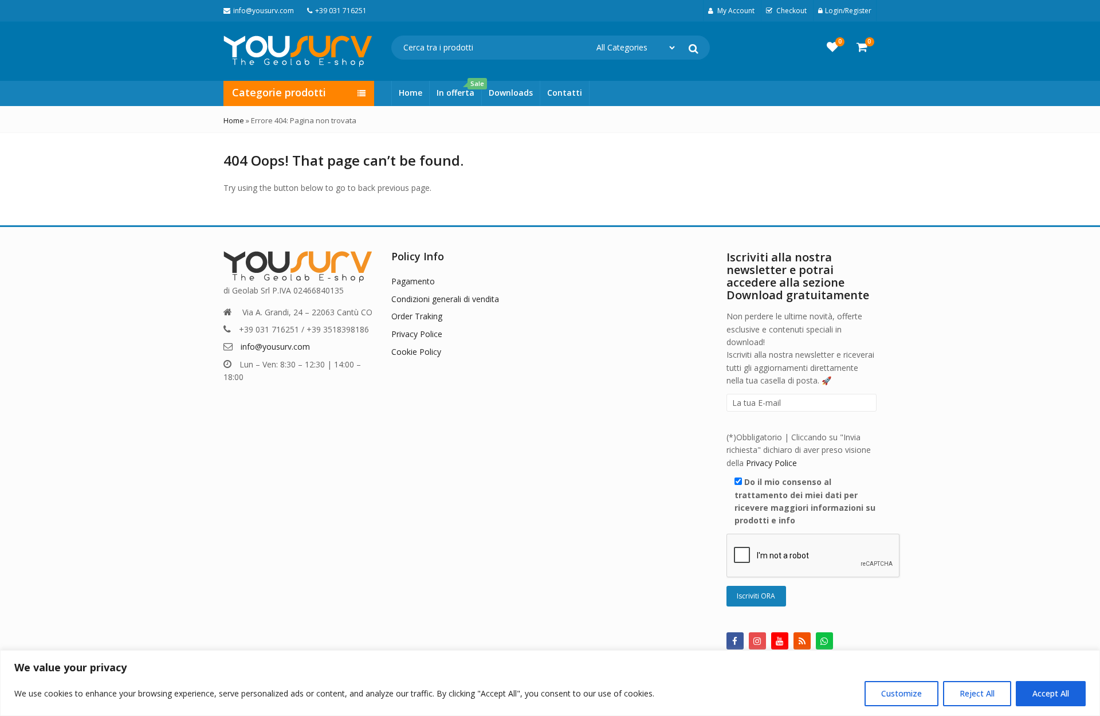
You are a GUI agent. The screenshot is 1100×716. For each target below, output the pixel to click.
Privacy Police (416, 333)
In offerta (459, 89)
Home (410, 92)
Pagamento (413, 281)
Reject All (977, 693)
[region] (550, 683)
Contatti (564, 92)
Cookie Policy (416, 351)
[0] (832, 47)
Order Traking (416, 316)
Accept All (1050, 693)
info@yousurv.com (275, 346)
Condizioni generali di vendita (445, 299)
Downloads (511, 92)
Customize (901, 693)
